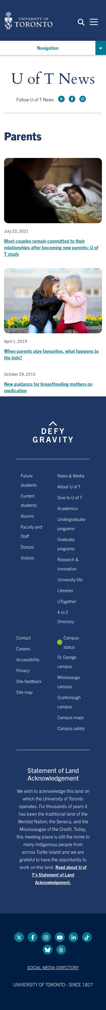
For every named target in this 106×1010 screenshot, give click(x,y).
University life (69, 579)
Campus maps (70, 717)
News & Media (70, 475)
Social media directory (53, 967)
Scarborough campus (69, 701)
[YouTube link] (60, 937)
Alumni (27, 515)
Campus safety (71, 728)
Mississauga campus (68, 681)
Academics (67, 508)
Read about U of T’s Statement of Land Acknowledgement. (59, 874)
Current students (29, 500)
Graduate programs (65, 543)
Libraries (65, 590)
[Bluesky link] (47, 950)
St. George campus (66, 661)
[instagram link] (82, 99)
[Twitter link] (61, 99)
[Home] (28, 20)
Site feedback (29, 681)
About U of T (69, 486)
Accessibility (27, 659)
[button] (81, 21)
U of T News (53, 79)
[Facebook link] (72, 99)
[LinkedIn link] (73, 937)
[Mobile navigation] (94, 21)
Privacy (23, 670)
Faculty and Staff (31, 531)
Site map (24, 692)
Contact (23, 637)
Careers (23, 648)
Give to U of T (69, 497)
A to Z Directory (65, 616)
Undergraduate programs (71, 523)
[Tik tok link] (87, 937)
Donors (27, 546)
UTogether (66, 601)
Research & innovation (68, 564)
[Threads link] (61, 950)
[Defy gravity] (53, 427)
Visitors (27, 557)
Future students (29, 480)
